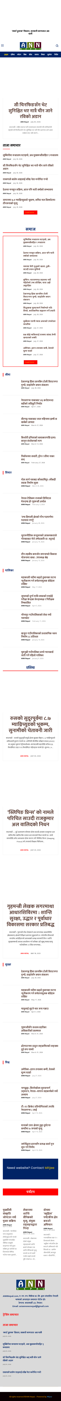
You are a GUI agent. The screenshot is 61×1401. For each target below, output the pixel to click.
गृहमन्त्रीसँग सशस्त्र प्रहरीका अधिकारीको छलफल (33, 1029)
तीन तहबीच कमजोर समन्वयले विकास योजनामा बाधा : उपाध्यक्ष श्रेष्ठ (39, 556)
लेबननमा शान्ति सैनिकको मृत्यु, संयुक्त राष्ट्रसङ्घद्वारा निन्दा (30, 1219)
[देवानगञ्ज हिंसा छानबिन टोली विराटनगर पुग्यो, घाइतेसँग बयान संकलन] (12, 298)
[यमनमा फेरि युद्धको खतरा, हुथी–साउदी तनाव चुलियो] (12, 270)
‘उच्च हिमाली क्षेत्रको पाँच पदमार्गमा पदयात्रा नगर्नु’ (37, 518)
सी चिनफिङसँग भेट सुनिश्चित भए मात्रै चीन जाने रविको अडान (30, 110)
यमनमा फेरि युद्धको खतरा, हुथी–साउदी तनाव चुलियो (37, 268)
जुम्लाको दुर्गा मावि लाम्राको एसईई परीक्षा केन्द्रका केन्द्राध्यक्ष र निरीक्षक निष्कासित (37, 599)
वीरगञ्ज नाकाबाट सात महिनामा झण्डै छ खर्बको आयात (39, 420)
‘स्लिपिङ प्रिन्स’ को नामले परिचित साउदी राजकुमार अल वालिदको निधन (30, 818)
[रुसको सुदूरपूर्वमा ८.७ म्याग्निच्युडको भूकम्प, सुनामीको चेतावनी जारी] (30, 693)
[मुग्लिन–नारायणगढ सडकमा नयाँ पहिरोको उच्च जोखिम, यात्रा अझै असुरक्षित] (12, 284)
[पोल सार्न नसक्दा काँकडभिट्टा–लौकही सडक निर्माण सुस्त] (11, 484)
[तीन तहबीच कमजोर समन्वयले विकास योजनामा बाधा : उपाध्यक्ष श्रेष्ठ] (11, 558)
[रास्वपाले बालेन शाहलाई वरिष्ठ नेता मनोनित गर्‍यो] (53, 1373)
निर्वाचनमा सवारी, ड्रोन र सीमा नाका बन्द (37, 458)
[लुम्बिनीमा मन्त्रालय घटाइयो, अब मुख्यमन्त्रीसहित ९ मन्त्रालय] (12, 243)
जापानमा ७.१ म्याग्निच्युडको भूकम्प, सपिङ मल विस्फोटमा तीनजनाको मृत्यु (29, 201)
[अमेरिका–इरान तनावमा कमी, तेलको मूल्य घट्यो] (12, 352)
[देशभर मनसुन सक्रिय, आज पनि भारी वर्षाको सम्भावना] (12, 257)
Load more (29, 212)
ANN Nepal (24, 121)
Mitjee (49, 1168)
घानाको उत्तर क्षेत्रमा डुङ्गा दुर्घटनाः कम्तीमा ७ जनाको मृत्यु (36, 1127)
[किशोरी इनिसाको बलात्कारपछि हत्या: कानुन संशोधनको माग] (11, 442)
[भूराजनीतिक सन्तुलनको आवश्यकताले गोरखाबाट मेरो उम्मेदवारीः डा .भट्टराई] (11, 540)
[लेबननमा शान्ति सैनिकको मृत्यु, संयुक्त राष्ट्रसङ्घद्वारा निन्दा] (30, 1202)
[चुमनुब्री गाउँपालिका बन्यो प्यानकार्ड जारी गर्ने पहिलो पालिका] (11, 656)
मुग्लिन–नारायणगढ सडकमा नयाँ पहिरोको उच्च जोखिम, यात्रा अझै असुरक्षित (37, 283)
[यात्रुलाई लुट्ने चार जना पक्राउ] (11, 1013)
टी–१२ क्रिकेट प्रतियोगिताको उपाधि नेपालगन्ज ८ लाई (37, 1108)
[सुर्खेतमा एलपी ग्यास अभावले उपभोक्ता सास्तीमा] (12, 325)
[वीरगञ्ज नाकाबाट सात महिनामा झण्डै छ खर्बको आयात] (11, 423)
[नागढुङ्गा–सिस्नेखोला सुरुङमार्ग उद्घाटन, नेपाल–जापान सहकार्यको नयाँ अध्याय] (11, 1092)
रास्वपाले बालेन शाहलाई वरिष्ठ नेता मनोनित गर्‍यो (25, 179)
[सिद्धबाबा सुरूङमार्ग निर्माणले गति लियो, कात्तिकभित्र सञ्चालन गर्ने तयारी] (12, 312)
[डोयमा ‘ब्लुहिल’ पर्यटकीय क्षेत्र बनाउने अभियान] (51, 1202)
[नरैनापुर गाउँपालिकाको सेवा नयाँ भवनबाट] (11, 619)
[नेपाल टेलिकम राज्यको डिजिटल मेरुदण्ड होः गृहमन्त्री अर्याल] (11, 502)
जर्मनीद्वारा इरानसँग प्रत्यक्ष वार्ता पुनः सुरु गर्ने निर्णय (37, 1145)
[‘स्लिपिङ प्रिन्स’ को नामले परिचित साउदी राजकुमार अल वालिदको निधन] (30, 787)
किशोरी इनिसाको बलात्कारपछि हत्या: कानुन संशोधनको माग (38, 439)
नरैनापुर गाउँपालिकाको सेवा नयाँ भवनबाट (36, 616)
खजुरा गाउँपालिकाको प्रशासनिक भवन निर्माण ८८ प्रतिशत (39, 635)
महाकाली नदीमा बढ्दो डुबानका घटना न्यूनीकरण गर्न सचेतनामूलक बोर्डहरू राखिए (38, 580)
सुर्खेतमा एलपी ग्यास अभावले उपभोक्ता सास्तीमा (39, 322)
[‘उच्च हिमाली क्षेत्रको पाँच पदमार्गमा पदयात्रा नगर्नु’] (11, 521)
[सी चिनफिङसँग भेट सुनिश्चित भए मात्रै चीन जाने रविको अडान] (30, 78)
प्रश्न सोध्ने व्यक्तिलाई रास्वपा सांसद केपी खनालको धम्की (39, 336)
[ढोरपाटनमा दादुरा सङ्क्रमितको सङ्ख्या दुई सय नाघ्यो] (11, 1050)
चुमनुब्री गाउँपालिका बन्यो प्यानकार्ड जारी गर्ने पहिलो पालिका (37, 654)
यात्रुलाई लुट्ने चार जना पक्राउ (35, 1009)
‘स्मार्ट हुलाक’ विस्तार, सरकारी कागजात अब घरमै (30, 32)
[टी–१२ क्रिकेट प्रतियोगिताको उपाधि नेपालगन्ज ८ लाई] (11, 1111)
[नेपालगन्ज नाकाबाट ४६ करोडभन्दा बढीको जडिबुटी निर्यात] (11, 404)
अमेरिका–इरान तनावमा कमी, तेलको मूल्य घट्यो (38, 349)
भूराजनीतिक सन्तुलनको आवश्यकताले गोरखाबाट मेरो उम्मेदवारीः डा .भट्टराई (39, 537)
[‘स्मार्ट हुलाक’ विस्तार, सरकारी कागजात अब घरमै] (30, 20)
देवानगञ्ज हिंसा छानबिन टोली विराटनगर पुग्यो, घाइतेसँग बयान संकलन (36, 297)
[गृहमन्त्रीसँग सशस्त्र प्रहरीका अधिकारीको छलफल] (11, 1031)
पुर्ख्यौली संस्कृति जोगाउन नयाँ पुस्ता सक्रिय (9, 1215)
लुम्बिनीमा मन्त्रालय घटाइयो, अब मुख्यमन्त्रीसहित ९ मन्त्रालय (30, 155)
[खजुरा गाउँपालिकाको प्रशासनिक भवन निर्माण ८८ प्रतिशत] (11, 638)
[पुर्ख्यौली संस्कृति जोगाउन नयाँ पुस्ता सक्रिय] (10, 1202)
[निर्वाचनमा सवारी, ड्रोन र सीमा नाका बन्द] (11, 460)
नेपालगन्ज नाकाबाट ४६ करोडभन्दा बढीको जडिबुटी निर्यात (37, 402)
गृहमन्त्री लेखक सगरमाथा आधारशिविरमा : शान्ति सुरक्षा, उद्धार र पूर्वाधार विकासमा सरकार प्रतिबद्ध (30, 915)
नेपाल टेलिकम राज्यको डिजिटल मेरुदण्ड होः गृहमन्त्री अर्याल (36, 500)
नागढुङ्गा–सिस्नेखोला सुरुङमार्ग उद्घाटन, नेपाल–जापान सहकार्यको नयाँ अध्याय (39, 1091)
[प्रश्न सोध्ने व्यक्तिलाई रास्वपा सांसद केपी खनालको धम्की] (12, 338)
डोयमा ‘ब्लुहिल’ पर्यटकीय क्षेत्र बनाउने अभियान (50, 1217)
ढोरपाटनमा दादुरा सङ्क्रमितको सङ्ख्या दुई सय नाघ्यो (39, 1047)
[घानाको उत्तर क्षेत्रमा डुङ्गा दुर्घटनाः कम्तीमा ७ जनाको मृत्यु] (11, 1129)
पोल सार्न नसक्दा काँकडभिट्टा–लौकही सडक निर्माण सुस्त (38, 481)
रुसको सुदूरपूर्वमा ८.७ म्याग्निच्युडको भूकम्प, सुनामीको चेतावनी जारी (30, 724)
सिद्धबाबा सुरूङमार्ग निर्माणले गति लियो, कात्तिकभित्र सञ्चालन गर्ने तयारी (39, 309)
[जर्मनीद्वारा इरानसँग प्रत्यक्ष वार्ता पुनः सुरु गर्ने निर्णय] (11, 1148)
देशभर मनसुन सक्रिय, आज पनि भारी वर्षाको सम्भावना (28, 190)
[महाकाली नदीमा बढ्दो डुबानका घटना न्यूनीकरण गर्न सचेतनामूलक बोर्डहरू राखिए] (11, 582)
